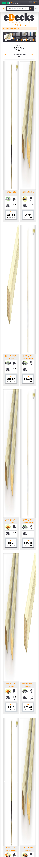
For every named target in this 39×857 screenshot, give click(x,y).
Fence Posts (15, 28)
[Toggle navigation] (36, 8)
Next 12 (33, 54)
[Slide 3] (14, 187)
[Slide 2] (11, 187)
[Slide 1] (7, 187)
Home (7, 28)
